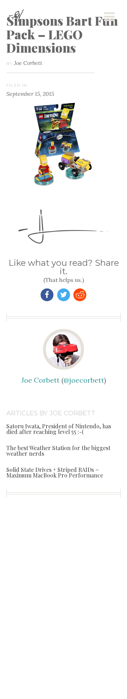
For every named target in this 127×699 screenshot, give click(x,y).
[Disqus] (63, 610)
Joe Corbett (28, 62)
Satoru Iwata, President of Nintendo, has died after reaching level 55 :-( (58, 428)
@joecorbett (84, 380)
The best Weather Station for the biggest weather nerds (58, 450)
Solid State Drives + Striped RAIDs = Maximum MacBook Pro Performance (54, 472)
